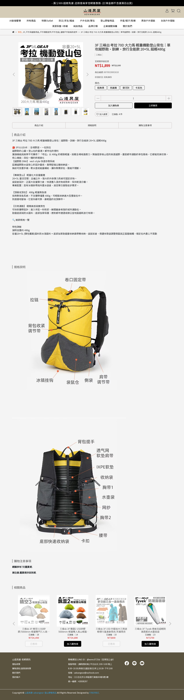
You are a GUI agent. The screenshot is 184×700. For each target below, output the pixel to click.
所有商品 (31, 20)
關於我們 (127, 26)
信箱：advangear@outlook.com (83, 672)
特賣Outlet (47, 20)
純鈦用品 (78, 26)
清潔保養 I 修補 (60, 26)
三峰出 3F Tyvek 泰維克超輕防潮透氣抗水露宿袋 (150, 630)
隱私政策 (16, 664)
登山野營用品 (107, 20)
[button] (87, 74)
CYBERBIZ (94, 692)
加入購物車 (113, 105)
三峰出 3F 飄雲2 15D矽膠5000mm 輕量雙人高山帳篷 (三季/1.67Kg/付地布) (72, 630)
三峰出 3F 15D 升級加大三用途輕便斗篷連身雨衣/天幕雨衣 (111, 630)
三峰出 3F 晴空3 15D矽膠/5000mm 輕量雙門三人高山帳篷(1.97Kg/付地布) (34, 630)
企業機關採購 (110, 26)
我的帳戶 (16, 677)
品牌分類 (93, 26)
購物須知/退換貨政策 (21, 668)
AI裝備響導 (15, 20)
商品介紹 (38, 125)
